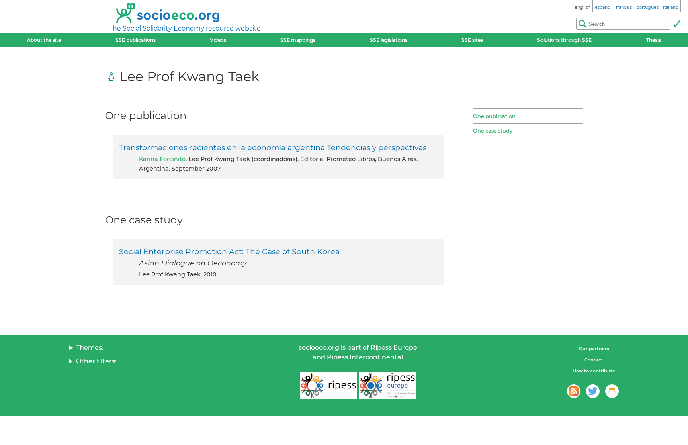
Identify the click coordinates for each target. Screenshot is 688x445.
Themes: (90, 347)
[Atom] (573, 391)
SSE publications (135, 40)
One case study (492, 130)
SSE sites (472, 40)
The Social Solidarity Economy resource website (185, 28)
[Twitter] (593, 391)
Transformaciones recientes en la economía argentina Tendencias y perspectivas (272, 147)
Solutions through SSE (564, 40)
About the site (44, 40)
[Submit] (677, 24)
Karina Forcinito (162, 159)
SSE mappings (297, 40)
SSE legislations (388, 40)
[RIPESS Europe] (387, 385)
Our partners (594, 348)
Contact (593, 360)
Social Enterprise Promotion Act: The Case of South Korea (229, 251)
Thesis (653, 40)
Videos (218, 40)
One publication (494, 116)
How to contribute (594, 371)
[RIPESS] (328, 385)
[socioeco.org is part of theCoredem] (612, 391)
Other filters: (96, 361)
